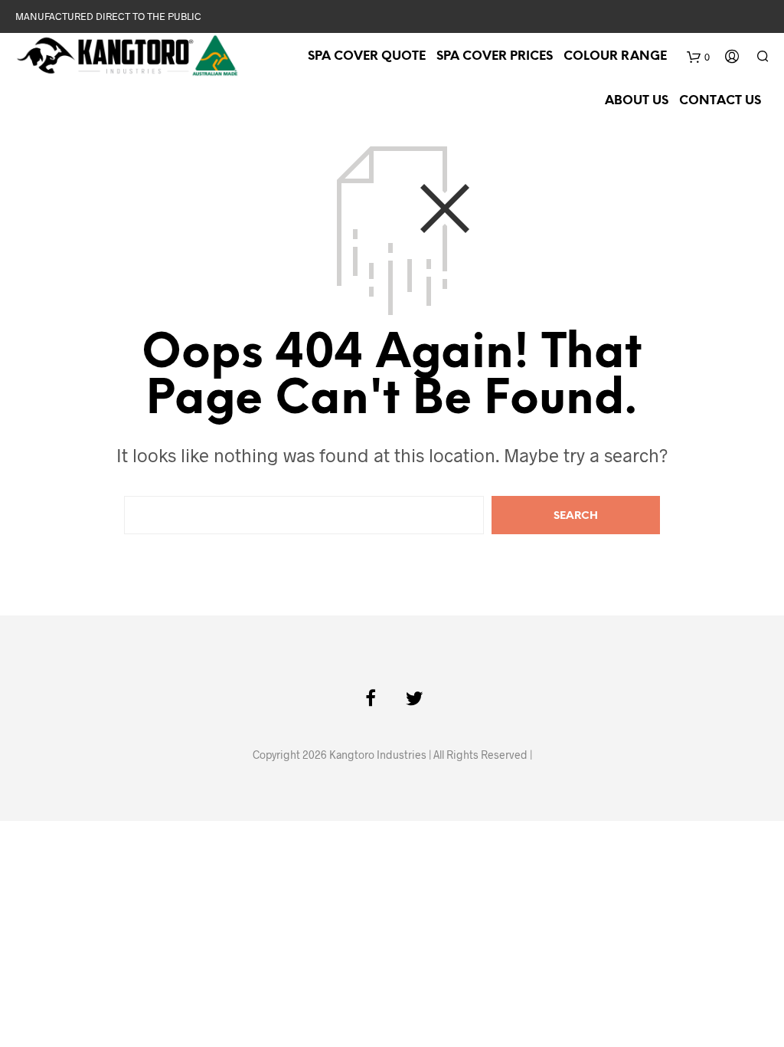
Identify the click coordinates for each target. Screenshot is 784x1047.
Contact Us (720, 100)
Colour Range (615, 56)
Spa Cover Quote (367, 56)
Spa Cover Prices (494, 56)
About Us (636, 100)
